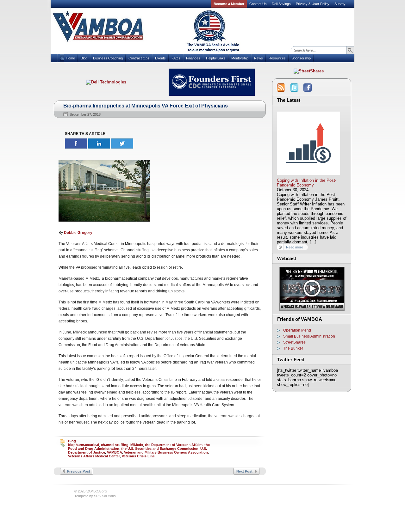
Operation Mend (297, 330)
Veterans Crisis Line (138, 456)
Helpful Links (216, 58)
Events (160, 58)
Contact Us (258, 4)
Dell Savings (281, 4)
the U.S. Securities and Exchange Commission (159, 448)
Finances (193, 58)
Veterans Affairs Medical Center (94, 456)
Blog (84, 58)
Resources (277, 58)
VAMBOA (114, 452)
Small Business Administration (309, 336)
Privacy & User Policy (312, 4)
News (258, 58)
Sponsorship (301, 58)
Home (70, 58)
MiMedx (136, 445)
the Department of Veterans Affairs (173, 445)
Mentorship (239, 58)
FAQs (175, 58)
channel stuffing (114, 445)
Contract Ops (138, 58)
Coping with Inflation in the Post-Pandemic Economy (306, 182)
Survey (340, 4)
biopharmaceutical (83, 445)
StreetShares (294, 342)
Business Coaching (108, 58)
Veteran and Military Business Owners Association (166, 452)
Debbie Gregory (78, 232)
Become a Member (229, 4)
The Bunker (293, 348)
